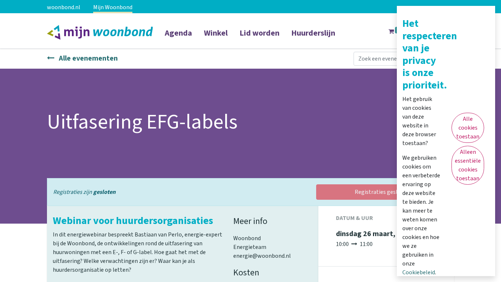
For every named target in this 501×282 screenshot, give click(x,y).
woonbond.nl (63, 7)
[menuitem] (178, 37)
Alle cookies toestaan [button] (467, 128)
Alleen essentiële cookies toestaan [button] (468, 165)
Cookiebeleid (418, 272)
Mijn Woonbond (112, 7)
